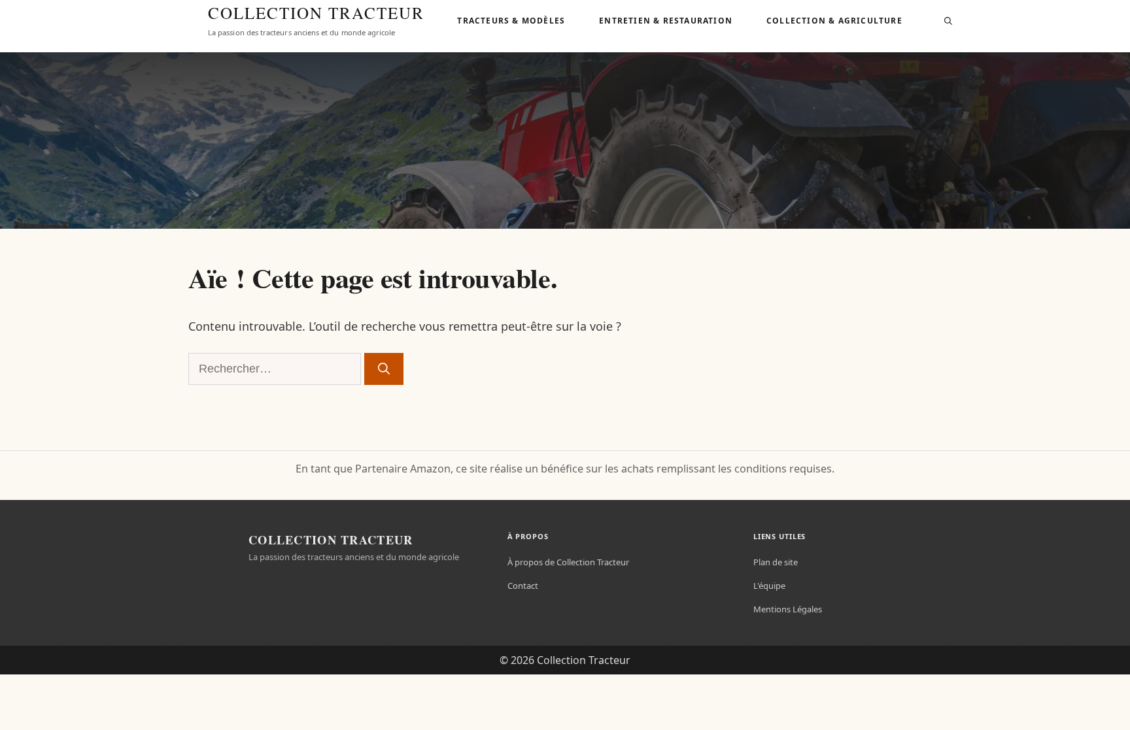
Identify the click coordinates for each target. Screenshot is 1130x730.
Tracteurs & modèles (511, 20)
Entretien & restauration (665, 20)
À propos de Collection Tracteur (568, 562)
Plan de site (775, 562)
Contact (522, 585)
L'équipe (769, 585)
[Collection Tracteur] (183, 21)
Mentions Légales (787, 609)
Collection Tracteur (316, 13)
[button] (948, 21)
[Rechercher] (383, 369)
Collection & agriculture (834, 20)
